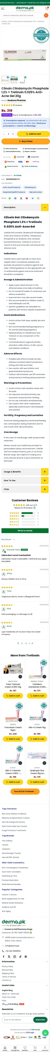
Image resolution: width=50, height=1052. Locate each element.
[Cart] (46, 9)
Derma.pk (35, 1029)
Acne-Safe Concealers (11, 872)
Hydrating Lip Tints (9, 876)
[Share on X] (21, 198)
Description (9, 207)
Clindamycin (30, 187)
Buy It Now (27, 141)
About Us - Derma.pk (10, 994)
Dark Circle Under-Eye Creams (14, 826)
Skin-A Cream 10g (37, 727)
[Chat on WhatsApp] (45, 1033)
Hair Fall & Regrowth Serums (13, 822)
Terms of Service (9, 977)
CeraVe (5, 845)
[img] (6, 546)
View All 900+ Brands (10, 857)
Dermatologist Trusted (11, 853)
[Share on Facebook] (15, 198)
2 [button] (21, 643)
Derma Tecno (37, 681)
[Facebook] (3, 956)
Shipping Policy (8, 973)
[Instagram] (14, 956)
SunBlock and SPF (9, 907)
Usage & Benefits (12, 471)
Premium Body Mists (10, 880)
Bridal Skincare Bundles (11, 884)
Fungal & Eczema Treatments (14, 830)
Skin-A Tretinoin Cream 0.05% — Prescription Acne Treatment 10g (13, 772)
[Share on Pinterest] (26, 198)
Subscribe (40, 1020)
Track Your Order (9, 997)
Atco (37, 725)
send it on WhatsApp (26, 126)
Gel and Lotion (35, 192)
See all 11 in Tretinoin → (25, 791)
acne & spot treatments (29, 458)
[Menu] (3, 8)
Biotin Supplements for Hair (13, 899)
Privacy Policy (7, 966)
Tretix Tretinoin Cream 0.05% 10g (13, 685)
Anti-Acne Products (11, 187)
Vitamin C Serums (9, 895)
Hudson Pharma (17, 100)
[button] (7, 105)
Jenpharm (6, 849)
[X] (9, 956)
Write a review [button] (25, 530)
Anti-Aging (6, 911)
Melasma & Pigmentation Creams (16, 818)
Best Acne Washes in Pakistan (14, 814)
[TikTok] (20, 956)
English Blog (7, 990)
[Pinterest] (25, 956)
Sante (13, 725)
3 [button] (25, 643)
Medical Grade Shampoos (12, 903)
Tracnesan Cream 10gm (13, 728)
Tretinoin (17, 236)
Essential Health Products (14, 192)
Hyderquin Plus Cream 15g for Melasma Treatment (37, 772)
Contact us (6, 980)
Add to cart (35, 134)
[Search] (46, 15)
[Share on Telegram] (32, 198)
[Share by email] (38, 198)
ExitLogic (30, 1032)
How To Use (9, 480)
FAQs (6, 489)
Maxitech (12, 681)
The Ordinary (7, 841)
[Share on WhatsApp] (9, 198)
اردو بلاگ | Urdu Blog (12, 1004)
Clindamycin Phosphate (33, 232)
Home (4, 21)
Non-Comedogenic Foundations (15, 868)
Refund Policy (7, 970)
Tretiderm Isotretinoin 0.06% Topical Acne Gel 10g (37, 685)
